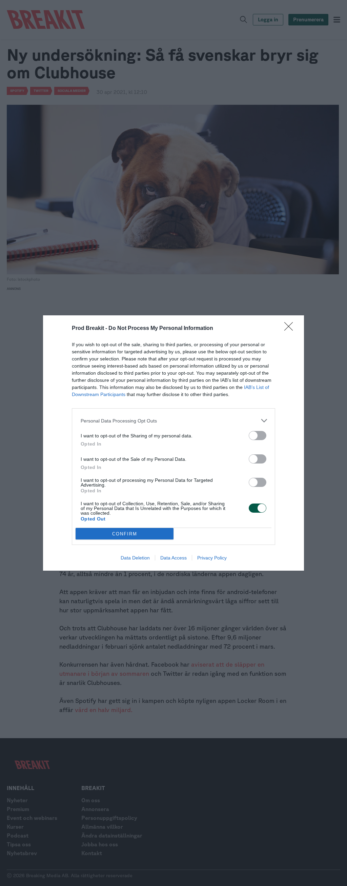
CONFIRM (124, 533)
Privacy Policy (212, 557)
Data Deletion (135, 557)
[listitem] (173, 420)
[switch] (257, 435)
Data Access (173, 557)
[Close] (290, 328)
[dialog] (173, 443)
